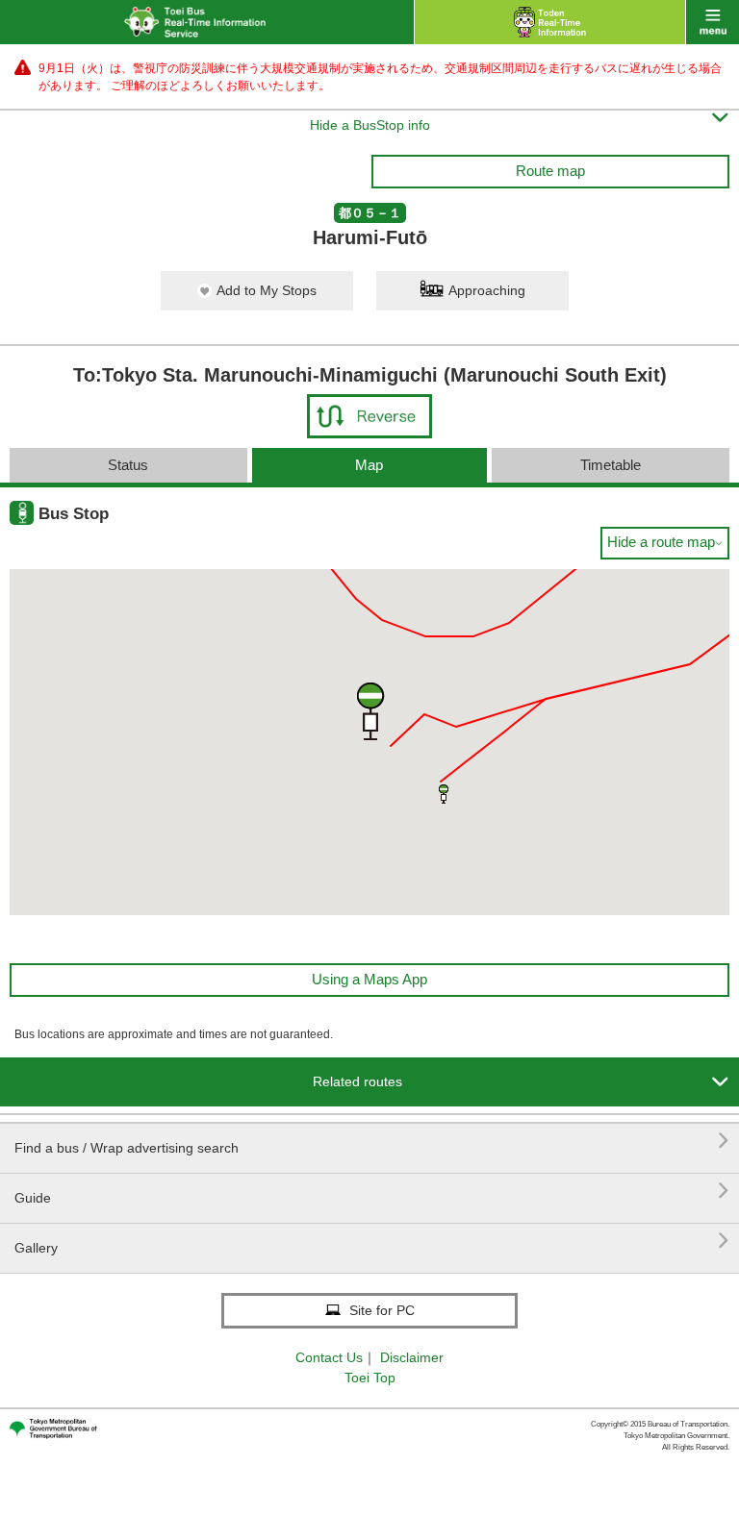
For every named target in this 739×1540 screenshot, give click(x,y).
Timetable (610, 465)
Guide (371, 1190)
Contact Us (329, 1357)
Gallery (371, 1240)
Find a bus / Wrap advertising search (371, 1140)
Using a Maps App (369, 979)
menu (712, 22)
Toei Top (369, 1377)
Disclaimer (412, 1357)
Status (128, 465)
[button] (443, 794)
